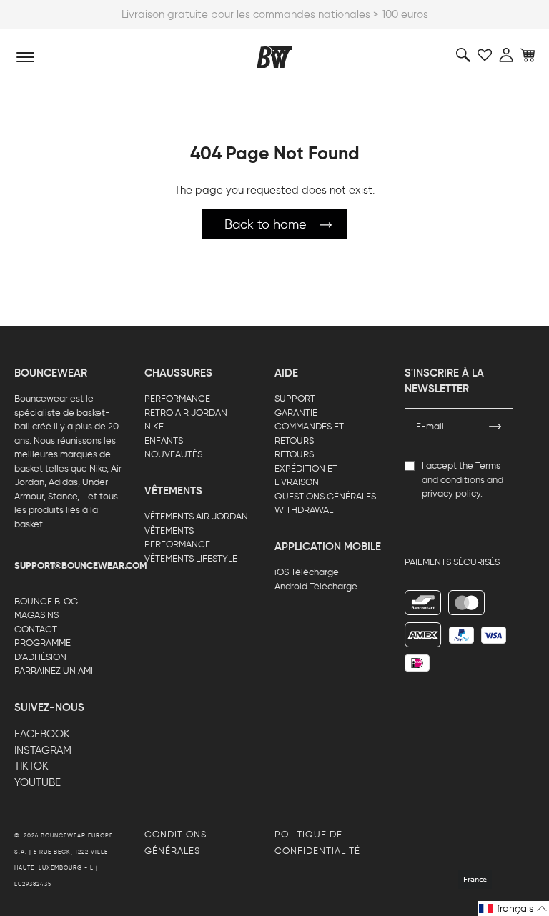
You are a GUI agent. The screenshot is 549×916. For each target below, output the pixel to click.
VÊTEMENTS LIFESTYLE (190, 558)
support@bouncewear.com (80, 566)
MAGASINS (36, 614)
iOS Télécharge (306, 572)
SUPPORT (294, 398)
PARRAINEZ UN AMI (53, 670)
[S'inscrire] (495, 426)
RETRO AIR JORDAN (185, 412)
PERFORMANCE (177, 398)
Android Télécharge (315, 586)
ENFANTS (163, 440)
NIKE (154, 426)
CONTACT (35, 629)
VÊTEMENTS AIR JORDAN (196, 516)
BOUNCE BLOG (46, 601)
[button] (513, 908)
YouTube (37, 782)
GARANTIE (295, 412)
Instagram (42, 750)
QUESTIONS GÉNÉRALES (325, 496)
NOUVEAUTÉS (173, 454)
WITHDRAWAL (303, 509)
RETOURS (294, 454)
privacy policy (451, 493)
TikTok (31, 766)
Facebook (42, 733)
